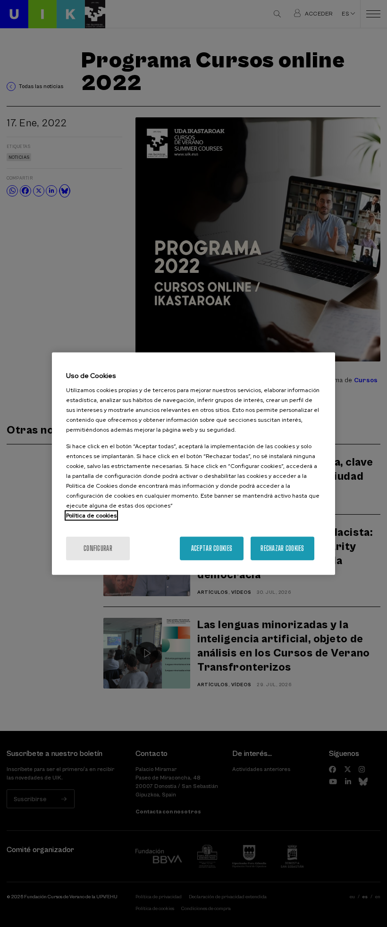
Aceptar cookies (211, 548)
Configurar (98, 548)
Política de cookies (91, 515)
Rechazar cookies (282, 548)
